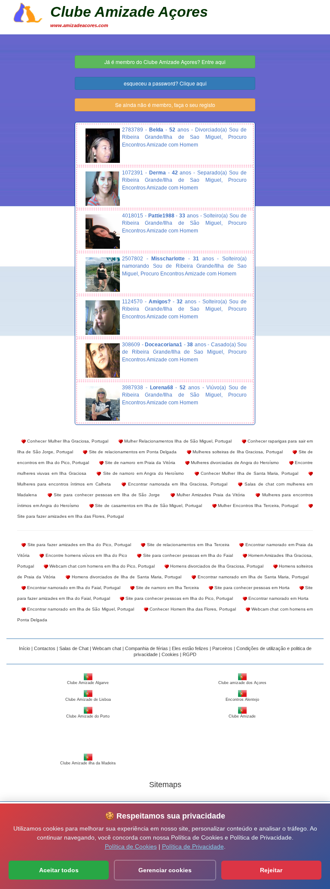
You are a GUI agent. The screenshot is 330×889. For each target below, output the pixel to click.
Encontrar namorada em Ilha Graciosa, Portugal (177, 484)
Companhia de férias (146, 648)
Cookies (170, 654)
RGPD (189, 654)
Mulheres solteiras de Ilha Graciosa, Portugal (237, 451)
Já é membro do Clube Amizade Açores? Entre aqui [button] (165, 61)
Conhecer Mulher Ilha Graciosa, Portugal (67, 441)
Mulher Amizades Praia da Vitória (210, 494)
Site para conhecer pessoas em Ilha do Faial (186, 555)
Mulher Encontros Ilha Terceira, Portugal (258, 505)
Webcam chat (106, 648)
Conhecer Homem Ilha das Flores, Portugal (191, 609)
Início (24, 648)
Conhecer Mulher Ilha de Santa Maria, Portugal (248, 473)
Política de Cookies (131, 846)
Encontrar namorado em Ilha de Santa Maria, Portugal (252, 576)
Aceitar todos (59, 870)
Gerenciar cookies (165, 870)
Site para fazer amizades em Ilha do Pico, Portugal (78, 544)
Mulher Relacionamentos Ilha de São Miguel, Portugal (177, 441)
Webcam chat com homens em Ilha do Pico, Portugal (101, 566)
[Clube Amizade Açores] (28, 11)
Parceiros (222, 648)
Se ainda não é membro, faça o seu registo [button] (165, 104)
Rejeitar (271, 870)
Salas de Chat (74, 648)
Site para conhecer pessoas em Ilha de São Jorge (106, 494)
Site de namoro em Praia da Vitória (139, 462)
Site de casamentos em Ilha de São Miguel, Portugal (148, 505)
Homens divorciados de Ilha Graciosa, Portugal (216, 566)
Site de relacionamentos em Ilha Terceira (187, 544)
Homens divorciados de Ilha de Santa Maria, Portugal (125, 576)
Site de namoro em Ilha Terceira (166, 587)
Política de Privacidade (193, 846)
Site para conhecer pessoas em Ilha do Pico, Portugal (178, 598)
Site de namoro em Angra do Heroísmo (142, 473)
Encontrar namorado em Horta (278, 598)
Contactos (44, 648)
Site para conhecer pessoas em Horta (251, 587)
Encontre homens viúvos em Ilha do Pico (85, 555)
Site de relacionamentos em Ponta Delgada (132, 451)
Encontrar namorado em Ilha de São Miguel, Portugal (80, 609)
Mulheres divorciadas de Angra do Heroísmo (234, 462)
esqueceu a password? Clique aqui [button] (165, 83)
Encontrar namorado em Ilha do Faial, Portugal (73, 587)
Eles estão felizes (190, 648)
